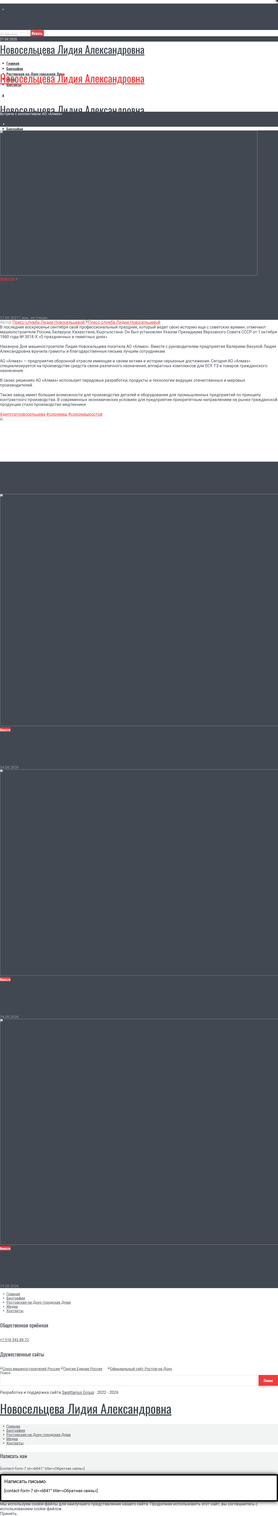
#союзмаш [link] (56, 414)
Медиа (12, 1306)
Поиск (5, 1373)
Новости (7, 278)
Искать (37, 33)
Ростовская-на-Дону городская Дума (38, 1302)
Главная (12, 63)
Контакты (14, 1311)
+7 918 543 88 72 (14, 1340)
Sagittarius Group (78, 1392)
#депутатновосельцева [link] (22, 414)
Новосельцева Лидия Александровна (72, 49)
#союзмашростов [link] (85, 414)
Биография (14, 68)
